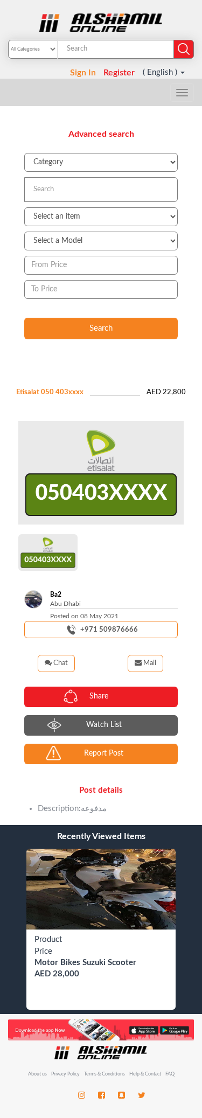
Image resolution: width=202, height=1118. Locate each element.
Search (101, 328)
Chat (60, 663)
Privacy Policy (66, 1074)
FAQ (170, 1074)
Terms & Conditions (105, 1074)
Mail (149, 663)
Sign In (83, 72)
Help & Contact (145, 1074)
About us (37, 1074)
